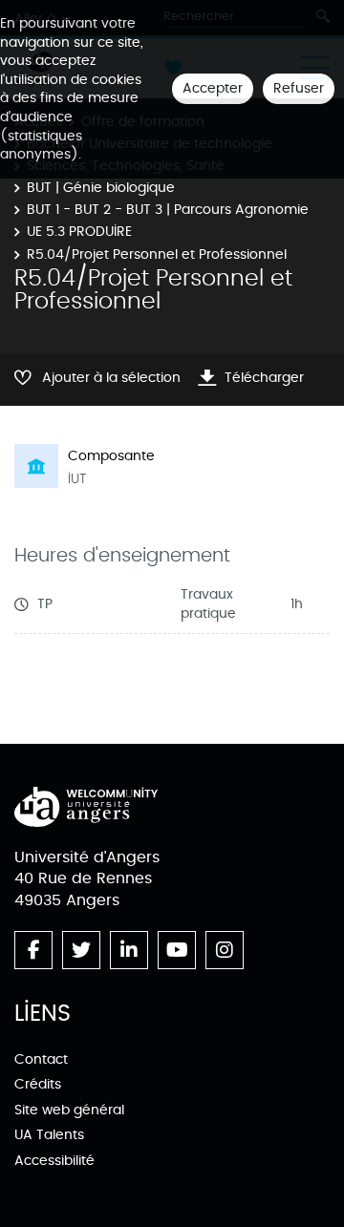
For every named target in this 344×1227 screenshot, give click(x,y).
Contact (41, 1059)
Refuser (298, 88)
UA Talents (49, 1135)
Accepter (213, 88)
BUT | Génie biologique (101, 188)
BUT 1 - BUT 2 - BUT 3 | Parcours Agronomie (168, 210)
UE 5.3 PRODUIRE (79, 232)
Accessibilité (54, 1161)
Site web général (69, 1110)
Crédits (37, 1084)
